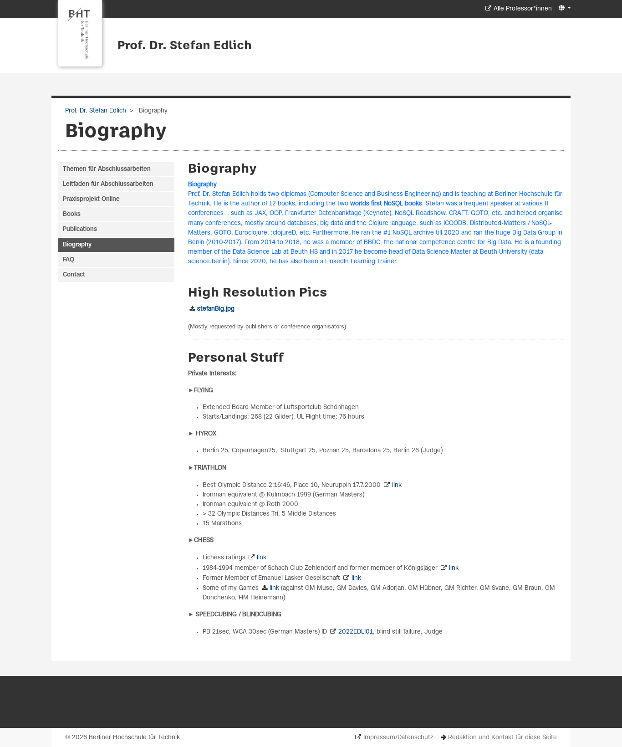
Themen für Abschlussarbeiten (107, 169)
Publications (80, 229)
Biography (77, 245)
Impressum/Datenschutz (398, 738)
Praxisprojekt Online (91, 199)
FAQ (68, 260)
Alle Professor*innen (523, 9)
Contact (74, 275)
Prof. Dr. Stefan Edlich (184, 46)
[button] (563, 8)
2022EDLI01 (355, 632)
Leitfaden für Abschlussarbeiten (108, 184)
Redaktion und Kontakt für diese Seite (502, 738)
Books (72, 214)
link (397, 485)
